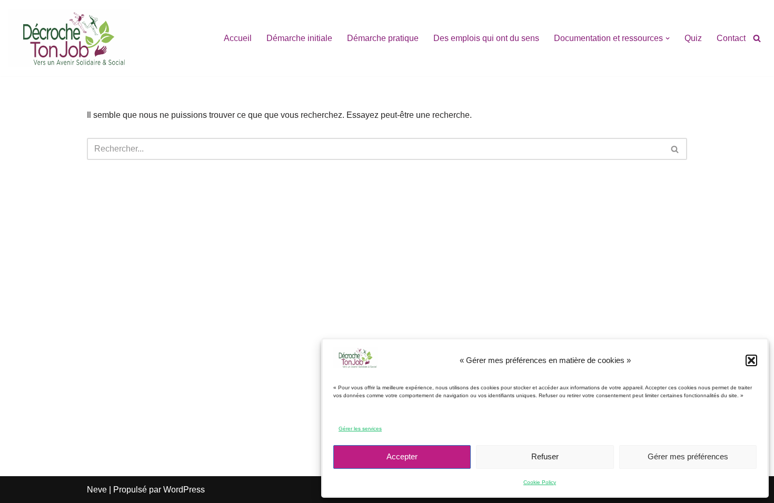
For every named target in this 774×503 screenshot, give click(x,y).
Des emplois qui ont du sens (486, 38)
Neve (97, 489)
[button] (751, 360)
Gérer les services (360, 428)
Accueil (238, 38)
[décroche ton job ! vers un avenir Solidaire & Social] (69, 38)
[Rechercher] (757, 38)
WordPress (184, 489)
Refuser (545, 456)
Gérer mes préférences (688, 456)
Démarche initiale (299, 38)
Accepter (402, 456)
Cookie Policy (539, 482)
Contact (731, 38)
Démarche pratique (383, 38)
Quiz (693, 38)
